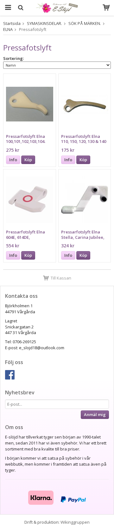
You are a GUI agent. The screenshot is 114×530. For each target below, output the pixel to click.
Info (13, 159)
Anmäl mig (95, 414)
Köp (28, 159)
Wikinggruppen (75, 522)
